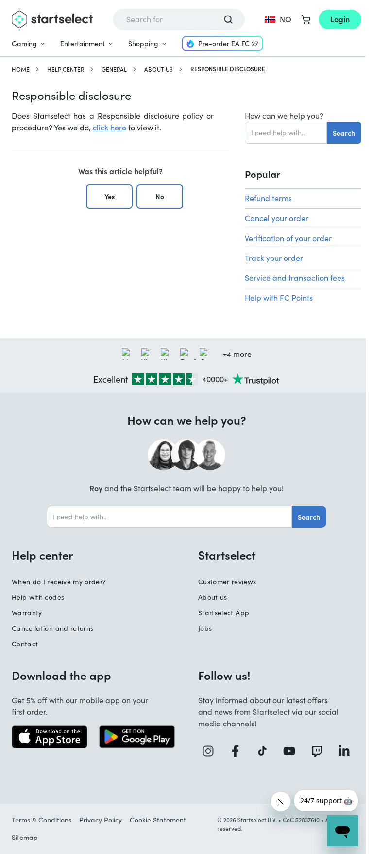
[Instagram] (211, 751)
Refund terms (268, 198)
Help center (65, 69)
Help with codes (38, 597)
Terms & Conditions (41, 819)
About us (158, 69)
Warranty (27, 612)
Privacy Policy (100, 819)
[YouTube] (292, 751)
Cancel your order (276, 218)
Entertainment (82, 43)
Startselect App (223, 612)
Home (21, 69)
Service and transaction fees (295, 278)
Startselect (226, 555)
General (114, 69)
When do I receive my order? (59, 581)
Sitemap (25, 837)
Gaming (24, 43)
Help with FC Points (279, 297)
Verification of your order (288, 238)
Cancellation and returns (52, 628)
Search (344, 133)
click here (109, 127)
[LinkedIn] (347, 751)
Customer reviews (227, 581)
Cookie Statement (158, 819)
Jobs (205, 628)
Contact (25, 643)
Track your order (274, 258)
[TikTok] (266, 751)
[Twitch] (320, 751)
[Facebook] (239, 751)
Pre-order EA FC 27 (228, 43)
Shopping (143, 43)
